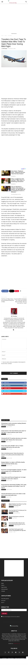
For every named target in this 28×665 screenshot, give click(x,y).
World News (3, 426)
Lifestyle (3, 591)
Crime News (11, 525)
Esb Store (3, 600)
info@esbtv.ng (16, 643)
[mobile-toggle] (2, 2)
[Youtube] (22, 652)
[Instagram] (8, 652)
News (6, 35)
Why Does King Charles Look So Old (16, 516)
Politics (2, 585)
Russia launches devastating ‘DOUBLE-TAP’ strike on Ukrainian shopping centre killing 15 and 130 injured (13, 486)
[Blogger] (14, 330)
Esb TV (2, 602)
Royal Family (4, 449)
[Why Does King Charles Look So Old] (4, 518)
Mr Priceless (5, 48)
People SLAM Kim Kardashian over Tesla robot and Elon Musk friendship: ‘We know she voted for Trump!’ (20, 301)
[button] (26, 2)
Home (2, 35)
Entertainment (4, 589)
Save (17, 291)
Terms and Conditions (20, 658)
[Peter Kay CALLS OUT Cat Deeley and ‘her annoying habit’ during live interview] (4, 512)
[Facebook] (5, 652)
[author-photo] (14, 314)
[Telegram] (15, 652)
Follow (24, 385)
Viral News (10, 35)
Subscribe (24, 393)
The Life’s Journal (5, 598)
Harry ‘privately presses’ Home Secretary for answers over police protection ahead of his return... (12, 455)
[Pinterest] (12, 652)
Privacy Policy (11, 658)
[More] (20, 291)
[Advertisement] (14, 18)
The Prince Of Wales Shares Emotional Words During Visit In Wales (7, 300)
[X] (19, 652)
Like (25, 382)
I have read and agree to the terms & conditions (11, 616)
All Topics (4, 658)
